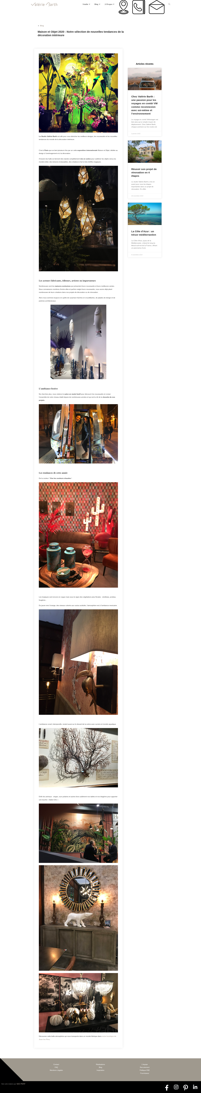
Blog (42, 26)
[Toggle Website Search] (169, 4)
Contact (56, 1064)
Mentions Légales (56, 1070)
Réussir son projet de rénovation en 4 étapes (144, 172)
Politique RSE (145, 1070)
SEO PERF (21, 1084)
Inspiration (100, 1070)
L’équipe (145, 1064)
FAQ (56, 1067)
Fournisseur (144, 1073)
